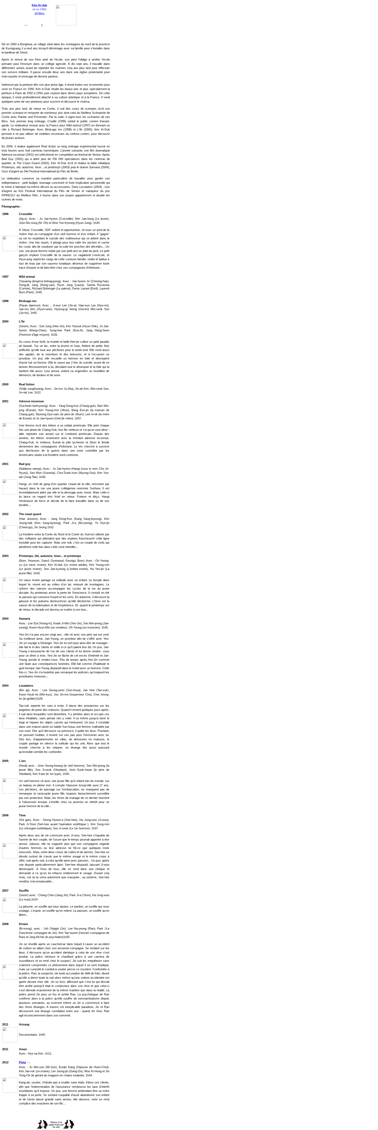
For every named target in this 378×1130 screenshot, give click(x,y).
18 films (39, 13)
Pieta (22, 1062)
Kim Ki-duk (39, 5)
